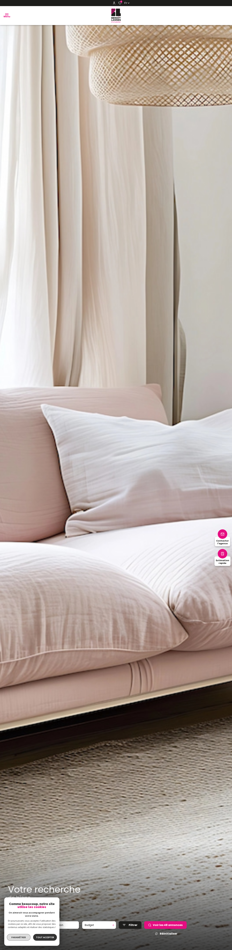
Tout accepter (45, 937)
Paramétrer (19, 937)
